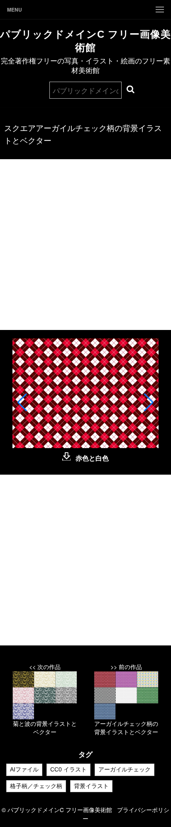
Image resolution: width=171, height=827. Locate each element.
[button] (22, 402)
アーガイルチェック (124, 769)
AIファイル (24, 769)
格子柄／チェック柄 (36, 786)
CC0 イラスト (68, 769)
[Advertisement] (85, 244)
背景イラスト (91, 786)
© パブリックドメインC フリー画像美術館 (59, 809)
